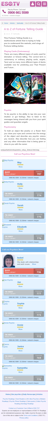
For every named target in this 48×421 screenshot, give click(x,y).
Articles (12, 23)
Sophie (20, 303)
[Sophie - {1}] (8, 302)
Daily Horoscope (29, 394)
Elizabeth (22, 227)
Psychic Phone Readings (17, 401)
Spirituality (20, 23)
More (21, 167)
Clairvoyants (31, 401)
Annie (20, 325)
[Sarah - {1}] (8, 203)
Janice (20, 346)
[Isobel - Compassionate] (8, 261)
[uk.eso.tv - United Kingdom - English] (10, 5)
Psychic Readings (9, 399)
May (19, 162)
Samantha (22, 368)
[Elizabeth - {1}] (8, 226)
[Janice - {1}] (8, 345)
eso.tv (8, 34)
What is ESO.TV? (33, 408)
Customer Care (22, 408)
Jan (19, 282)
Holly (20, 184)
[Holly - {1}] (8, 182)
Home (6, 23)
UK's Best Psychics (32, 399)
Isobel (20, 258)
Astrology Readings (27, 403)
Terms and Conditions (31, 415)
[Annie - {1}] (8, 323)
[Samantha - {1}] (8, 367)
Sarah (20, 205)
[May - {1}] (8, 160)
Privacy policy (24, 418)
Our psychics (16, 394)
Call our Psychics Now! (12, 250)
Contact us (12, 408)
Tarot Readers (20, 399)
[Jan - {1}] (8, 280)
